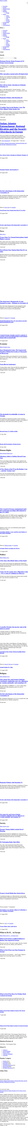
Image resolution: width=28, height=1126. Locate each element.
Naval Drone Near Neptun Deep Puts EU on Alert (12, 210)
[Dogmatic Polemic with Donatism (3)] (5, 166)
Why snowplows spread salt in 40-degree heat (14, 74)
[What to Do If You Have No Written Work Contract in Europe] (14, 991)
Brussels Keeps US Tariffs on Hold (8, 431)
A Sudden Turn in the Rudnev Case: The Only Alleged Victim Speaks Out (12, 108)
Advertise (5, 1055)
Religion (5, 11)
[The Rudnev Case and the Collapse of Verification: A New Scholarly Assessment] (5, 905)
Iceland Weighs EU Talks (6, 667)
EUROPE (5, 1062)
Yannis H (6, 318)
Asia (7, 18)
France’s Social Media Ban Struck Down (12, 893)
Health (4, 23)
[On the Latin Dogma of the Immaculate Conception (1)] (2, 222)
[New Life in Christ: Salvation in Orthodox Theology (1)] (2, 152)
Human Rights (6, 9)
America (8, 17)
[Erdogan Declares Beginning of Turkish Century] (8, 181)
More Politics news (4, 557)
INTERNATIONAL (8, 1065)
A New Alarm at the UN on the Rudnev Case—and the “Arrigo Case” (13, 470)
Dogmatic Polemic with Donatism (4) (11, 97)
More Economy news (5, 347)
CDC (6, 923)
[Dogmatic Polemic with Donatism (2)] (3, 181)
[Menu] (27, 3)
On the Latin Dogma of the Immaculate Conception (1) (14, 225)
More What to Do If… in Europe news (9, 935)
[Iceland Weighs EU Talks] (5, 663)
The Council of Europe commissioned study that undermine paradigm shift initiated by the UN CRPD (13, 510)
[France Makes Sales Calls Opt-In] (5, 922)
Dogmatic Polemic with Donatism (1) (11, 782)
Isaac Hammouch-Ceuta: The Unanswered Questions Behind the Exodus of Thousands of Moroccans (13, 351)
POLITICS (5, 1064)
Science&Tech (6, 25)
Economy (5, 6)
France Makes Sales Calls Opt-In (8, 926)
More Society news (4, 826)
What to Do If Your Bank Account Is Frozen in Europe (14, 1025)
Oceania (8, 21)
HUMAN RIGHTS (7, 1068)
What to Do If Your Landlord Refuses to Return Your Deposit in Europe (12, 939)
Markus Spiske (8, 545)
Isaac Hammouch (6, 140)
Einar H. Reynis (8, 664)
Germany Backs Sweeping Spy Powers (10, 548)
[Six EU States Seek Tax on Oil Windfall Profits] (15, 181)
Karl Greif (7, 207)
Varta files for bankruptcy (8, 364)
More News (3, 234)
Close (2, 52)
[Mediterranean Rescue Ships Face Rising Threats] (5, 188)
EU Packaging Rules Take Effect (10, 842)
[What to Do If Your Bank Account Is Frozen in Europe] (5, 1022)
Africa (7, 15)
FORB (7, 13)
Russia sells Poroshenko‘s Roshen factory (10, 444)
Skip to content (3, 0)
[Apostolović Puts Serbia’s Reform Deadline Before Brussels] (5, 642)
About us (5, 1050)
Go (15, 58)
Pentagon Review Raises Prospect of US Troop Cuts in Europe (12, 62)
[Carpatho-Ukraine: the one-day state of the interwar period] (14, 624)
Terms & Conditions (8, 1054)
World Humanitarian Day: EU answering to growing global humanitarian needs (13, 321)
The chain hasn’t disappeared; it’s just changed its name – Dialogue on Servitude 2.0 (14, 302)
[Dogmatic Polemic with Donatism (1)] (14, 779)
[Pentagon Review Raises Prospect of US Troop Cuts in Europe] (5, 1088)
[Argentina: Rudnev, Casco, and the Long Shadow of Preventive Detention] (5, 526)
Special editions (6, 1051)
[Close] (3, 28)
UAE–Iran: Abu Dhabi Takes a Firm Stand (13, 560)
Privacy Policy (6, 1052)
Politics (4, 10)
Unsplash (13, 207)
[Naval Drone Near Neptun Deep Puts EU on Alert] (5, 206)
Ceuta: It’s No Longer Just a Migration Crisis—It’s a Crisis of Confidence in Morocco (14, 572)
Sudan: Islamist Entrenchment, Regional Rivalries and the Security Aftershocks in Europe (13, 127)
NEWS (4, 1061)
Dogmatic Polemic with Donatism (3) (9, 169)
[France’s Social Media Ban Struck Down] (14, 890)
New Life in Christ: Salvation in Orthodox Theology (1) (14, 155)
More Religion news (5, 676)
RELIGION (6, 1066)
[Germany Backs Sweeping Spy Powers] (5, 544)
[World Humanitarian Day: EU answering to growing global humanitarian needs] (5, 316)
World (4, 14)
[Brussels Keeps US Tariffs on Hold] (5, 428)
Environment (6, 22)
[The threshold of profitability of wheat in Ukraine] (14, 411)
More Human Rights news (6, 453)
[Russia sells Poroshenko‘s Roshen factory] (5, 441)
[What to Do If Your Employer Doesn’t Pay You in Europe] (5, 1007)
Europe (4, 7)
